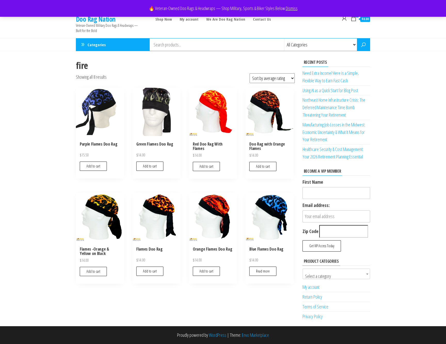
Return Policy (312, 297)
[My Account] (344, 18)
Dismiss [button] (292, 8)
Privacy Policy (312, 316)
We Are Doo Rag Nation (225, 19)
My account (189, 19)
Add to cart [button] (93, 166)
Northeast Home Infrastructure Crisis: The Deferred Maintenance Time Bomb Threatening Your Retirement (333, 107)
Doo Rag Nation (96, 19)
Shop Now (163, 19)
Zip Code (310, 231)
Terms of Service (315, 306)
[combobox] (336, 273)
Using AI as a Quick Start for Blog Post (330, 90)
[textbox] (336, 276)
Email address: (316, 205)
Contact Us (262, 19)
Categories (96, 44)
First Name (312, 182)
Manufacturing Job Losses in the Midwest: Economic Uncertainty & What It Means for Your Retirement (333, 132)
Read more (263, 271)
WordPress (217, 335)
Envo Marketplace (255, 335)
